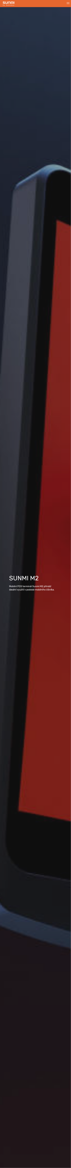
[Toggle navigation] (68, 3)
